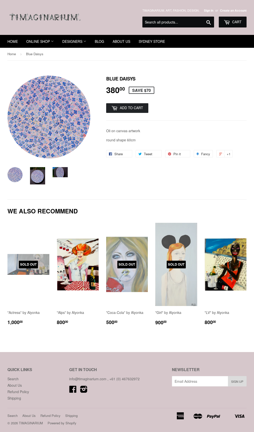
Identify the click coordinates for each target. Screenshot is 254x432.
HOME (12, 41)
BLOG (99, 41)
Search (13, 378)
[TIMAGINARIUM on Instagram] (84, 390)
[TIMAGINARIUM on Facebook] (73, 390)
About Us (14, 385)
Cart (236, 21)
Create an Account (233, 10)
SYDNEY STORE (152, 41)
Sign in (208, 10)
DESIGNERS (72, 41)
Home (11, 53)
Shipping (14, 398)
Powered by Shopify (62, 423)
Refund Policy (18, 391)
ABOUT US (121, 41)
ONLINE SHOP (38, 41)
